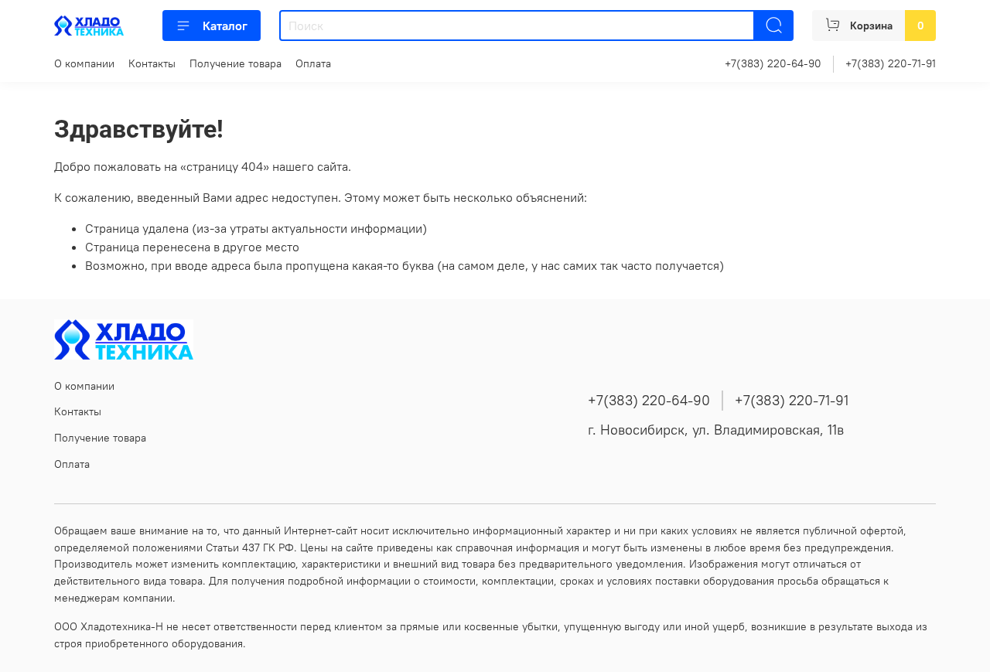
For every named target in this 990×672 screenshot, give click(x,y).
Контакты (152, 63)
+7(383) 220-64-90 (773, 63)
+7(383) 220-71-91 (890, 63)
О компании (84, 63)
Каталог (225, 25)
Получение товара (235, 63)
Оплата (313, 63)
